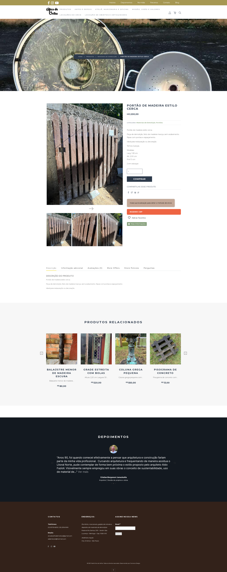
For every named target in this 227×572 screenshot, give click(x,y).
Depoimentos (126, 3)
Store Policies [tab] (131, 268)
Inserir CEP (136, 212)
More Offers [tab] (113, 268)
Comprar (139, 179)
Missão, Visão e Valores (146, 9)
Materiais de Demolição (107, 56)
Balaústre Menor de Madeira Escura (61, 373)
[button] (170, 13)
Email (117, 521)
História (112, 3)
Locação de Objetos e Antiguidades (106, 15)
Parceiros (154, 3)
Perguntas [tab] (149, 268)
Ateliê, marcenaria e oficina (112, 9)
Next (91, 208)
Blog (177, 3)
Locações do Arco (70, 15)
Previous (78, 208)
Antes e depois (83, 9)
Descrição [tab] (51, 268)
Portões (159, 123)
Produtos (65, 9)
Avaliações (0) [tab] (95, 268)
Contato (166, 3)
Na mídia (141, 3)
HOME (80, 56)
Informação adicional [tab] (72, 268)
